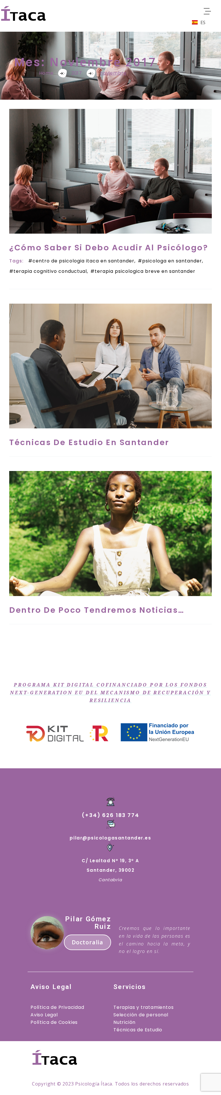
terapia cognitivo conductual (50, 271)
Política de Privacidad (57, 1007)
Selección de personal (140, 1014)
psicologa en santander (172, 261)
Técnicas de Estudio (137, 1029)
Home (46, 73)
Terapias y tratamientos (143, 1007)
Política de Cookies (54, 1022)
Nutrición (124, 1022)
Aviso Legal (44, 1014)
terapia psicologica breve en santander (145, 271)
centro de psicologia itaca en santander (83, 261)
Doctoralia (87, 942)
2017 (76, 73)
